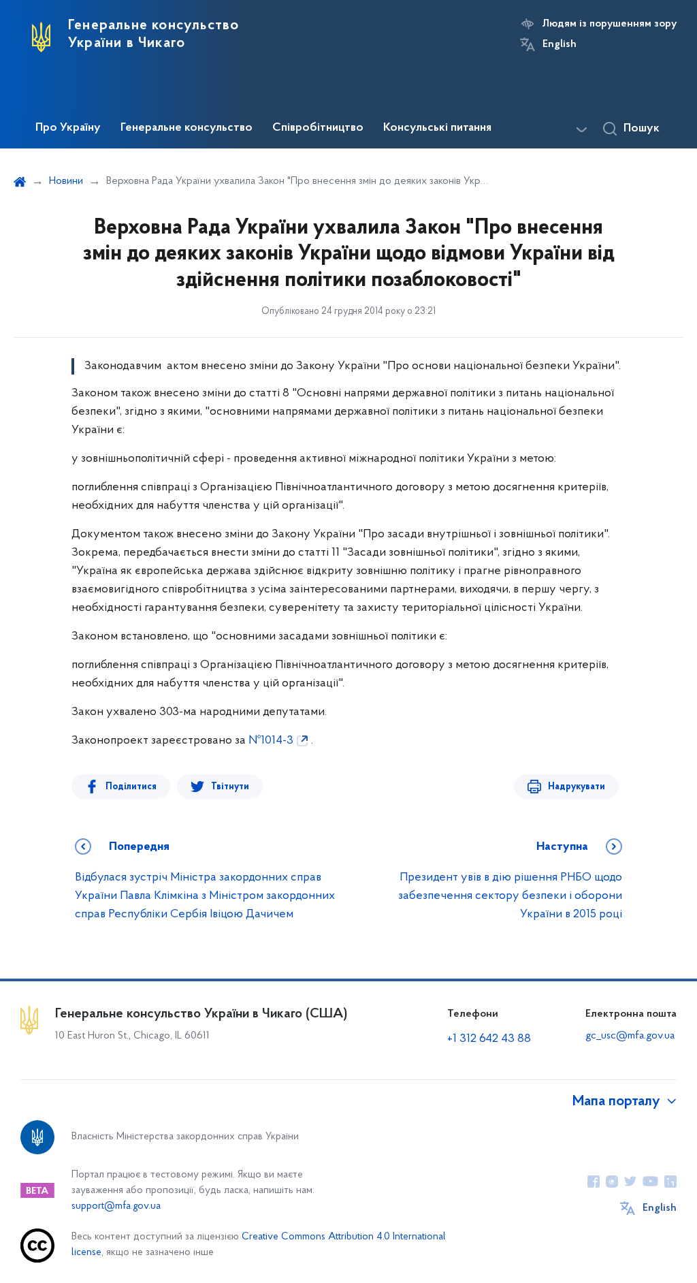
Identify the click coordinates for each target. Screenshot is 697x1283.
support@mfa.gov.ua (116, 1206)
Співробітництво (317, 128)
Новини (66, 181)
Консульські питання (437, 128)
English (559, 44)
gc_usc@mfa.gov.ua (630, 1035)
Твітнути (230, 787)
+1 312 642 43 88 (489, 1039)
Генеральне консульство (186, 128)
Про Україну (68, 128)
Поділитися (131, 787)
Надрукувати (576, 787)
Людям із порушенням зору (609, 23)
